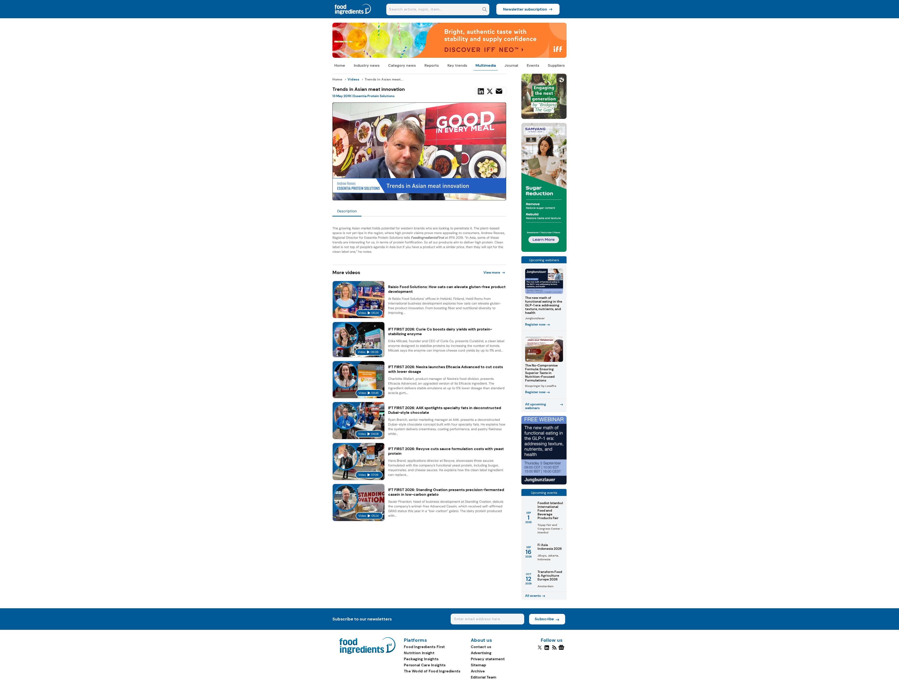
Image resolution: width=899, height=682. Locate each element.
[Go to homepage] (367, 652)
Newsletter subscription (525, 9)
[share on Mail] (499, 91)
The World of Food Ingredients (432, 671)
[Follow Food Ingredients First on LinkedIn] (546, 649)
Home (339, 65)
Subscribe (544, 619)
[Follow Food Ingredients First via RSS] (554, 649)
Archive (478, 671)
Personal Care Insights (425, 665)
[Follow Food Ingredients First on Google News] (562, 649)
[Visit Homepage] (353, 17)
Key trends (457, 65)
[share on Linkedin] (481, 91)
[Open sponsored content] (449, 56)
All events (533, 596)
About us (481, 640)
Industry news (366, 65)
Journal (511, 65)
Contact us (481, 647)
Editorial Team (483, 677)
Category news (402, 65)
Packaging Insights (421, 659)
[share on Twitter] (490, 91)
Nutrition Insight (419, 653)
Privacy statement (488, 659)
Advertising (481, 653)
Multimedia (485, 65)
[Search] (484, 10)
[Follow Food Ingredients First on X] (539, 649)
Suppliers (556, 65)
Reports (431, 65)
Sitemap (478, 665)
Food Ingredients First (424, 647)
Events (533, 65)
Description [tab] (347, 211)
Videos (353, 79)
